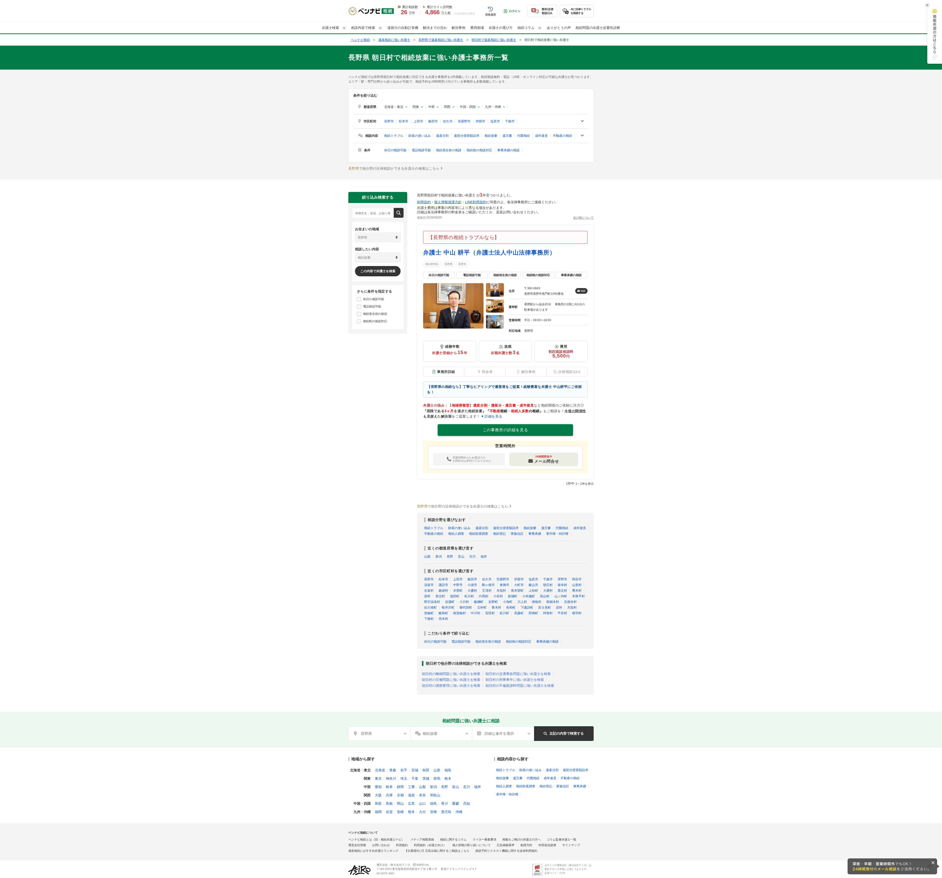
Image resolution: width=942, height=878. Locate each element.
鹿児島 (446, 812)
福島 (448, 770)
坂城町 (512, 596)
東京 (378, 778)
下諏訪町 (527, 607)
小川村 (464, 602)
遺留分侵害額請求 (466, 136)
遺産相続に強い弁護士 (394, 40)
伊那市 (480, 121)
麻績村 (443, 590)
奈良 (422, 795)
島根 (389, 803)
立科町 (482, 607)
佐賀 (389, 812)
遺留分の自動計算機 (402, 28)
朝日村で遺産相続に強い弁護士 (493, 40)
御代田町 (465, 607)
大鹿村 (548, 590)
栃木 (448, 778)
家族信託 (517, 533)
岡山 (400, 803)
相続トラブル (393, 136)
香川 (444, 803)
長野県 (449, 264)
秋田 (425, 770)
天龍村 (572, 607)
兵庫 (389, 795)
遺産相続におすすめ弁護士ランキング (373, 851)
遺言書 (507, 136)
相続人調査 (456, 533)
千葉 (414, 778)
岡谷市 (577, 579)
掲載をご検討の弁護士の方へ (521, 839)
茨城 (425, 778)
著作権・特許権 (557, 533)
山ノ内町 (560, 596)
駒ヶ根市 (488, 585)
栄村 (427, 596)
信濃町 (450, 602)
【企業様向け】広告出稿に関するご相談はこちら (437, 851)
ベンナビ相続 (360, 40)
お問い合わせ (381, 845)
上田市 (418, 121)
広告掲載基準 (505, 845)
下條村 (429, 619)
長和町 (511, 607)
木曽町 (458, 590)
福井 (484, 556)
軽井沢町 (448, 607)
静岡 (400, 787)
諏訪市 (443, 585)
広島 (411, 803)
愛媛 (455, 803)
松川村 (469, 596)
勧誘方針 (526, 845)
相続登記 (499, 533)
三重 (411, 787)
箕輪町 (429, 613)
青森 (392, 770)
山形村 (577, 585)
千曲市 (510, 121)
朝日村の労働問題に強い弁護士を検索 (451, 679)
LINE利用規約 (475, 202)
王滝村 (487, 590)
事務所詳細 (446, 372)
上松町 (533, 590)
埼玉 (403, 778)
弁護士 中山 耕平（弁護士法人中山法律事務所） (489, 252)
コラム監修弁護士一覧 (561, 839)
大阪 (378, 795)
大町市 (519, 585)
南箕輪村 (459, 613)
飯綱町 (479, 602)
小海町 (507, 602)
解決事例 (458, 28)
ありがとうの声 (559, 28)
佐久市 (448, 121)
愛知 (378, 787)
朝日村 (548, 585)
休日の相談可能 (395, 150)
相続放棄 (490, 136)
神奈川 (391, 778)
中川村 (475, 613)
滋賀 (411, 795)
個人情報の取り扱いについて (471, 845)
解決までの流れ (435, 28)
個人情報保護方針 (448, 202)
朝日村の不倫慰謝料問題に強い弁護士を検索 (519, 685)
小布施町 (528, 596)
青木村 (496, 607)
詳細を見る (493, 416)
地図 (583, 291)
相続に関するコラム (453, 839)
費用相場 (477, 28)
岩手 (403, 770)
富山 (461, 556)
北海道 (380, 770)
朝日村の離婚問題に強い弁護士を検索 (451, 673)
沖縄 (459, 812)
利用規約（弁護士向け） (430, 845)
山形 (436, 770)
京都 (400, 795)
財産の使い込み (419, 136)
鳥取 (378, 803)
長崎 (400, 812)
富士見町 (544, 607)
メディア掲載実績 (422, 839)
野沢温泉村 (432, 602)
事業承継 (534, 533)
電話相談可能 (421, 150)
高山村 (545, 596)
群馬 (436, 778)
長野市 (389, 121)
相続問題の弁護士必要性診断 (598, 28)
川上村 (522, 602)
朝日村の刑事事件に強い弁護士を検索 (514, 679)
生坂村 (429, 590)
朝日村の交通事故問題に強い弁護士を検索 (518, 673)
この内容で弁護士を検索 (377, 271)
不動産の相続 (562, 136)
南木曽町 (517, 590)
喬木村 (577, 590)
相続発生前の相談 (448, 150)
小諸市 (472, 585)
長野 (450, 556)
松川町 (504, 613)
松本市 (403, 121)
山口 (422, 803)
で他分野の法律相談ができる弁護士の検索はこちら (393, 168)
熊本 (411, 812)
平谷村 (562, 613)
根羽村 (577, 613)
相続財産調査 (478, 533)
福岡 (378, 812)
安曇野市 (464, 121)
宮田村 (490, 613)
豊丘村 (562, 590)
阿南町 (533, 613)
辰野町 (493, 602)
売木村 (443, 619)
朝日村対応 (432, 264)
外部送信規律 (547, 845)
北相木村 (570, 602)
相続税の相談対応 (479, 150)
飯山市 (533, 585)
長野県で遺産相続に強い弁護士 (441, 40)
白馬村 (483, 596)
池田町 (454, 596)
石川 (472, 556)
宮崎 (433, 812)
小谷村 (498, 596)
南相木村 (552, 602)
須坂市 (429, 585)
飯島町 (443, 613)
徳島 (433, 803)
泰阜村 (562, 585)
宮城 (414, 770)
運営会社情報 (357, 845)
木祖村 (501, 590)
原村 (559, 607)
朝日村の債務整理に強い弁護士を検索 (451, 685)
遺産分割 (442, 136)
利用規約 (424, 202)
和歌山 (435, 795)
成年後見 (541, 136)
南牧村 (536, 602)
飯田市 (433, 121)
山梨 (427, 556)
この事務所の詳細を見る (505, 430)
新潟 (438, 556)
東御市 (504, 585)
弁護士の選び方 (501, 28)
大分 (422, 812)
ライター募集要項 (484, 839)
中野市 (458, 585)
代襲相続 (523, 136)
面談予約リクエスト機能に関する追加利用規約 (506, 851)
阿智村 (548, 613)
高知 (466, 803)
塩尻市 (495, 121)
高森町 (519, 613)
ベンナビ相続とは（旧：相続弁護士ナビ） (376, 839)
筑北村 (440, 596)
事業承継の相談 (508, 150)
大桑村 (472, 590)
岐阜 (389, 787)
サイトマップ (571, 845)
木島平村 (578, 596)
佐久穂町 (430, 607)
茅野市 (562, 579)
